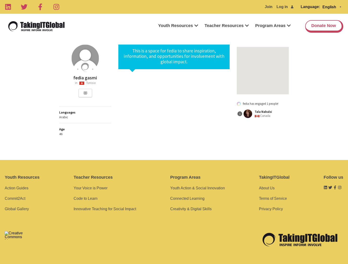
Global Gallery (17, 209)
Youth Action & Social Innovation (197, 188)
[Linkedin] (8, 7)
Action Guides (16, 188)
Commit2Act (15, 198)
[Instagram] (56, 7)
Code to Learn (86, 198)
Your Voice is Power (90, 188)
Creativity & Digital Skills (191, 209)
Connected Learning (187, 198)
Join (268, 7)
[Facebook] (40, 7)
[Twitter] (24, 7)
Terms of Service (273, 198)
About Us (267, 188)
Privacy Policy (271, 209)
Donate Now (323, 25)
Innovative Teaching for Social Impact (105, 209)
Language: (310, 7)
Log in (282, 7)
